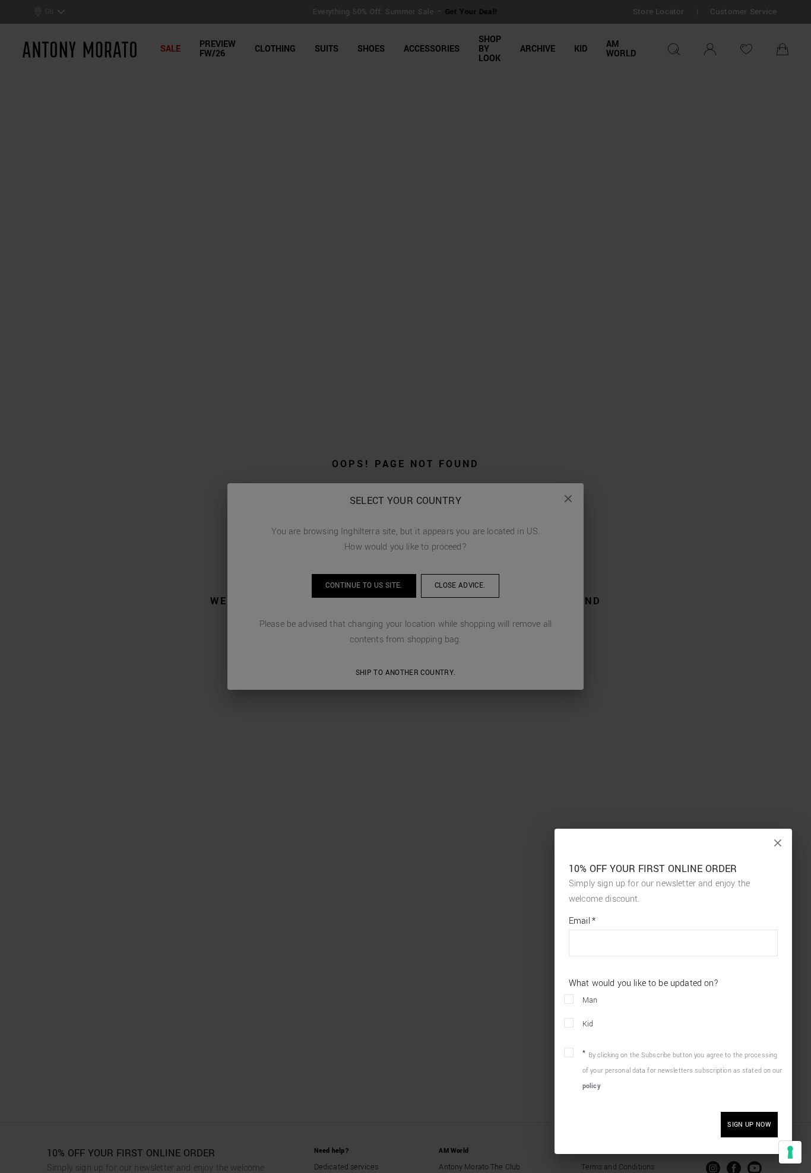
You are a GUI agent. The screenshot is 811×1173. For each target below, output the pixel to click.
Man (590, 1000)
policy (591, 1086)
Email (582, 921)
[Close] (778, 843)
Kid (588, 1024)
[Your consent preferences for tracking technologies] (790, 1152)
